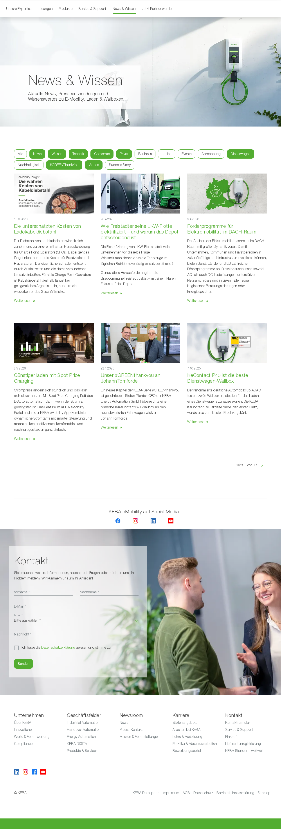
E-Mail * (20, 606)
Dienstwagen (240, 154)
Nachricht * (22, 634)
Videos (94, 165)
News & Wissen (124, 9)
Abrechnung (211, 154)
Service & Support (92, 9)
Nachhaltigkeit (29, 165)
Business (145, 154)
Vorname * (22, 592)
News (37, 154)
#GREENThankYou (64, 165)
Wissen (57, 154)
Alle (20, 154)
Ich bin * (18, 615)
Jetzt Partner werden (157, 9)
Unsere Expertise (18, 9)
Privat (124, 154)
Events (186, 154)
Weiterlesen (22, 300)
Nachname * (89, 592)
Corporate (102, 154)
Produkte (65, 9)
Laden (166, 154)
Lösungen (45, 9)
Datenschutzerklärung (58, 647)
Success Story (120, 165)
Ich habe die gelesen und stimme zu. (67, 647)
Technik (78, 154)
